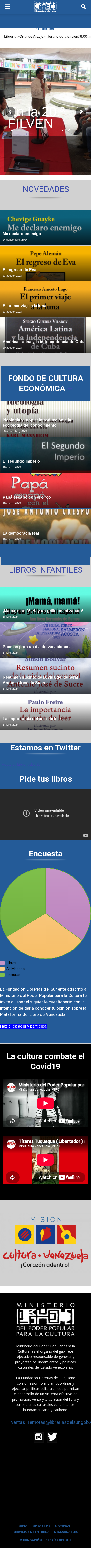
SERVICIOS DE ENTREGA (31, 1532)
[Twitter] (52, 1437)
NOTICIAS (62, 1526)
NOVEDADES (45, 189)
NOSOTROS (41, 1526)
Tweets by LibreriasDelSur (21, 764)
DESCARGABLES (66, 1532)
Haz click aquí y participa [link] (23, 1026)
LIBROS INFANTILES (45, 570)
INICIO (22, 1526)
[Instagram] (39, 1437)
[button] (84, 7)
